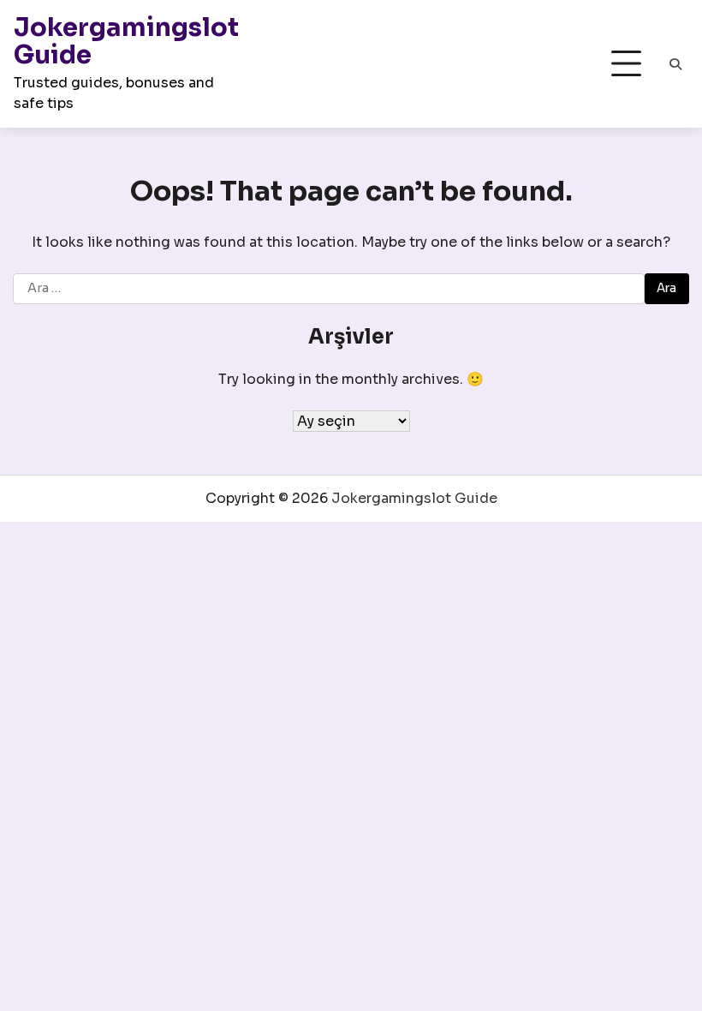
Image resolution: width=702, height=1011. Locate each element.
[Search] (675, 64)
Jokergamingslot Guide (126, 41)
